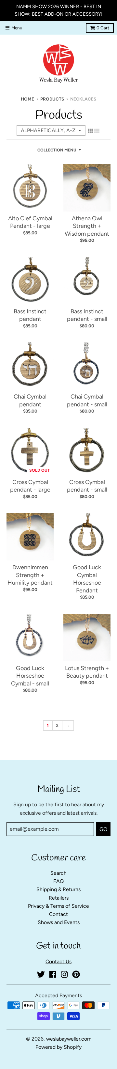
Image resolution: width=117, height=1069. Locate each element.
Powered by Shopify (58, 1047)
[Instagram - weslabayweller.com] (64, 974)
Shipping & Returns (58, 889)
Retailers (59, 898)
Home (27, 99)
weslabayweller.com (68, 1039)
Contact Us (59, 961)
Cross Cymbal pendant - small (87, 486)
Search (58, 873)
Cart (103, 27)
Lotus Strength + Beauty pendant (87, 672)
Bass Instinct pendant (30, 315)
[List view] (96, 131)
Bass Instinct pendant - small (87, 315)
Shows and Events (59, 922)
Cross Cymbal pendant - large (30, 486)
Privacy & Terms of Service (58, 906)
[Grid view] (90, 131)
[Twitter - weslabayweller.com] (41, 974)
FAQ (58, 881)
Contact (58, 914)
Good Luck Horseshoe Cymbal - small (30, 676)
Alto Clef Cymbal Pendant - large (30, 222)
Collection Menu (56, 150)
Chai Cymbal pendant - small (87, 400)
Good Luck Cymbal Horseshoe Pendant (87, 579)
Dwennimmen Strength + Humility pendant (30, 575)
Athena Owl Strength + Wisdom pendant (87, 226)
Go (103, 829)
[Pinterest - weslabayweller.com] (76, 974)
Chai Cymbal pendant (30, 400)
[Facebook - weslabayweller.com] (53, 974)
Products (52, 99)
